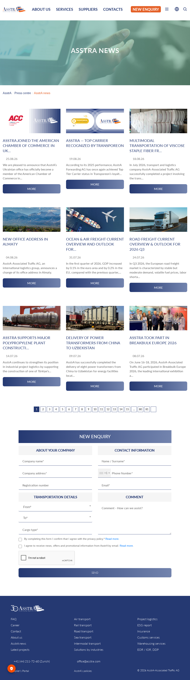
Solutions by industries (88, 649)
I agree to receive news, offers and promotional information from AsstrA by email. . (79, 545)
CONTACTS (113, 9)
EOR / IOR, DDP (148, 649)
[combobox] (55, 507)
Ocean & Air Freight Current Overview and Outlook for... (95, 244)
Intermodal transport (87, 643)
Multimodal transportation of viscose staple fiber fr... (157, 145)
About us (16, 637)
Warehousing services (151, 643)
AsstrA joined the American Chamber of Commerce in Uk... (31, 145)
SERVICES (64, 9)
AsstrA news (18, 643)
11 (101, 409)
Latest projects (20, 649)
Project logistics (147, 619)
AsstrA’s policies (83, 670)
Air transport (82, 619)
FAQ (14, 619)
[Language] (177, 10)
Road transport (83, 631)
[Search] (185, 10)
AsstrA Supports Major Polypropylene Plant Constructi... (26, 342)
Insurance (143, 631)
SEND (94, 572)
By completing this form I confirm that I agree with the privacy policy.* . (71, 538)
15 (127, 409)
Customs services (148, 637)
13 (114, 409)
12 (108, 409)
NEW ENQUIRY (146, 9)
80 (140, 409)
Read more (112, 538)
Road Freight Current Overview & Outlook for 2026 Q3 (155, 244)
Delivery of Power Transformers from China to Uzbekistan (93, 342)
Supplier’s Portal (20, 670)
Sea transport (82, 637)
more (31, 188)
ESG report (144, 625)
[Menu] (167, 10)
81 (146, 409)
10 (95, 409)
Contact (16, 631)
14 (120, 409)
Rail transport (82, 625)
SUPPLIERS (88, 9)
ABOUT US (41, 9)
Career (15, 625)
